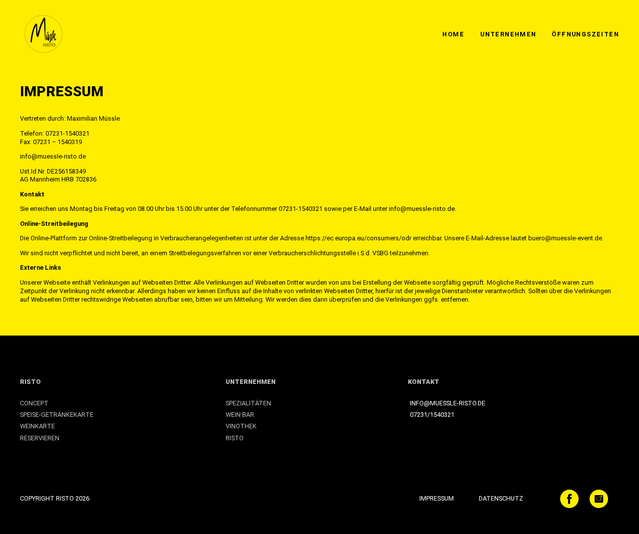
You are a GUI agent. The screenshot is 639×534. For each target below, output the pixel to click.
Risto (30, 381)
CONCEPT (34, 403)
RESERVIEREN (39, 438)
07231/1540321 (432, 414)
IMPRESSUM (436, 498)
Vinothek (241, 426)
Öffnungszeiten (585, 34)
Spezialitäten (248, 403)
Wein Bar (240, 414)
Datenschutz (501, 498)
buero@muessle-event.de (565, 238)
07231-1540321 (67, 133)
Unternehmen (508, 34)
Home (453, 34)
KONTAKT (423, 381)
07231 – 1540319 (57, 142)
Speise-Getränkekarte (56, 414)
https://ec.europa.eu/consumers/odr (359, 238)
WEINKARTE (37, 426)
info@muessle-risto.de (53, 156)
